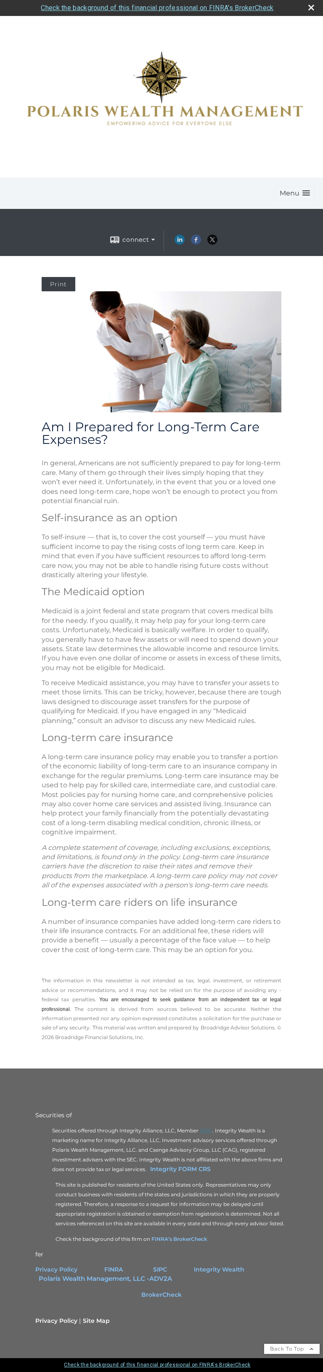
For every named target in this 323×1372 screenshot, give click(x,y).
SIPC (160, 1269)
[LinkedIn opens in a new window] (180, 242)
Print (58, 284)
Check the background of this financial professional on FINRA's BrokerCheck (157, 8)
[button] (295, 193)
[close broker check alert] (311, 7)
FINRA (113, 1269)
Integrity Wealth (220, 1269)
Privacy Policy (56, 1269)
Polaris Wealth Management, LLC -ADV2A (105, 1278)
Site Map (96, 1321)
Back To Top (288, 1349)
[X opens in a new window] (212, 242)
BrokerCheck (161, 1294)
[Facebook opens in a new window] (196, 242)
